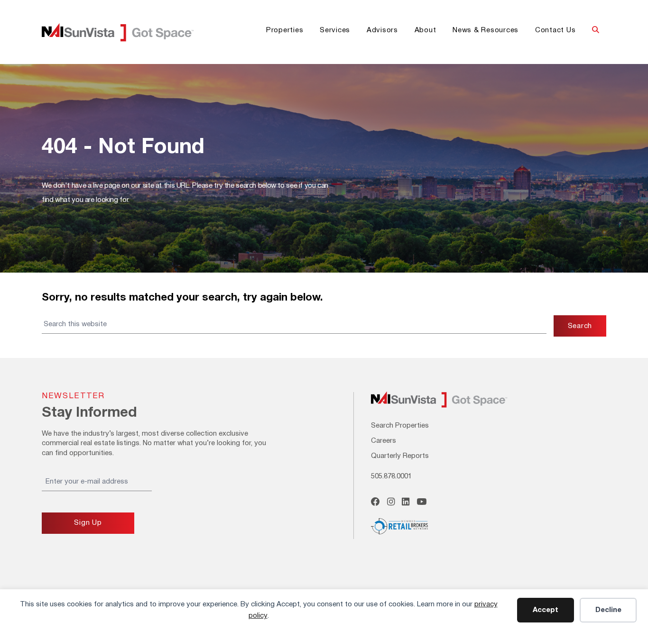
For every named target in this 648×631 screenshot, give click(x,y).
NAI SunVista (129, 32)
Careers (383, 441)
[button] (595, 30)
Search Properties (400, 425)
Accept (545, 610)
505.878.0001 (391, 476)
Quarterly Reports (400, 456)
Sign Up (88, 523)
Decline (608, 610)
